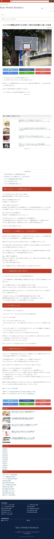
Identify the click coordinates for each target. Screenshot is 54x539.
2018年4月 (4, 469)
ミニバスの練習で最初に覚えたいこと (13, 183)
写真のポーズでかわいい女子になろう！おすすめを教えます (23, 431)
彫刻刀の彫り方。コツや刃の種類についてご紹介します (30, 120)
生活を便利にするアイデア (8, 490)
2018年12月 (5, 455)
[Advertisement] (27, 104)
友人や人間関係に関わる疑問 (9, 484)
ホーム (2, 14)
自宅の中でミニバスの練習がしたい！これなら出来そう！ (17, 176)
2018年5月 (4, 467)
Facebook (27, 69)
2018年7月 (4, 463)
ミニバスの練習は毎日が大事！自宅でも (13, 179)
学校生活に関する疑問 (7, 486)
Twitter (11, 69)
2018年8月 (4, 461)
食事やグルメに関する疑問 (8, 495)
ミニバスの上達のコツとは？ (11, 181)
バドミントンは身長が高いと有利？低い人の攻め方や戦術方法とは (32, 128)
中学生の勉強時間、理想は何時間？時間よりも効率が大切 (23, 418)
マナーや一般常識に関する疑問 (9, 478)
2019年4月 (4, 449)
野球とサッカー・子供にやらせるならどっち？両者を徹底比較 (32, 144)
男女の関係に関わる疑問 (8, 493)
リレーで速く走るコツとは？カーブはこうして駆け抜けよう (21, 393)
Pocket (44, 73)
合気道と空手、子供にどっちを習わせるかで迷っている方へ (31, 136)
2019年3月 (4, 451)
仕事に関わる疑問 (6, 480)
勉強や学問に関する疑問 (8, 482)
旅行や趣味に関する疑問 (8, 488)
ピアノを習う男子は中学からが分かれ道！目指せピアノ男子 (21, 391)
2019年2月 (4, 453)
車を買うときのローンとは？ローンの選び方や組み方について (24, 411)
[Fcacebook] (53, 11)
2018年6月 (4, 465)
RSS (29, 520)
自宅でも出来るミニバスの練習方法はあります (15, 174)
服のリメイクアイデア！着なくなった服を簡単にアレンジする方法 (24, 424)
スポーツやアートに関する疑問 (11, 388)
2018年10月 (5, 459)
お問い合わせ (5, 520)
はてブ (11, 73)
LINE (27, 73)
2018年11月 (5, 457)
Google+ (44, 69)
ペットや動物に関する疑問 (8, 476)
